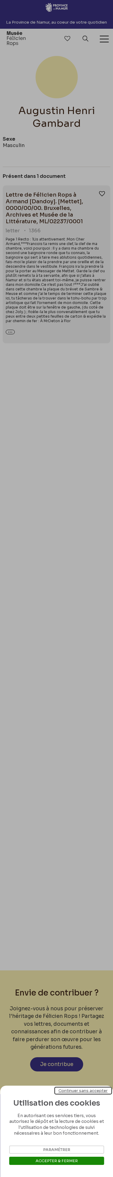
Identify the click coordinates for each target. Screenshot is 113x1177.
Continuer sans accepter (83, 1090)
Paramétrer (56, 1149)
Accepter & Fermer (57, 1160)
